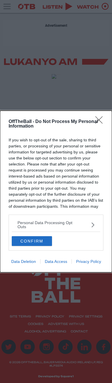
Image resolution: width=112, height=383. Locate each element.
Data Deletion (23, 261)
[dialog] (56, 191)
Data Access (56, 261)
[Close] (100, 121)
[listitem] (56, 225)
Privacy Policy (88, 261)
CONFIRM (31, 241)
